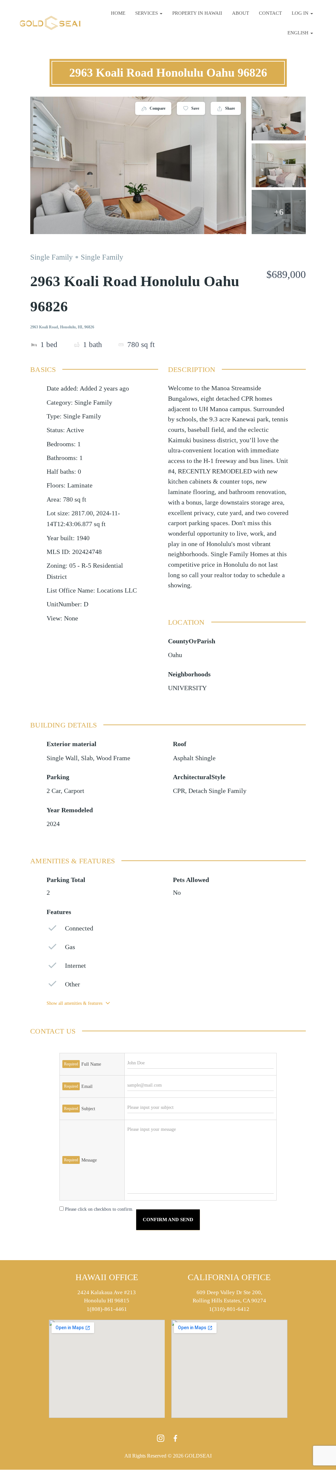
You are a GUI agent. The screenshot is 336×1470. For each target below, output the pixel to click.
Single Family (51, 257)
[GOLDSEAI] (50, 23)
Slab (87, 758)
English (298, 32)
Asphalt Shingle (194, 758)
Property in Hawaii (197, 13)
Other (72, 984)
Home (118, 13)
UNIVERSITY (187, 688)
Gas (70, 947)
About (240, 13)
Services (147, 13)
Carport (74, 790)
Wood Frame (113, 758)
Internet (75, 965)
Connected (79, 928)
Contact (270, 13)
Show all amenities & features (74, 1003)
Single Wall (62, 758)
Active (75, 430)
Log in (301, 13)
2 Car (54, 790)
